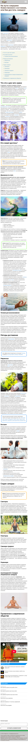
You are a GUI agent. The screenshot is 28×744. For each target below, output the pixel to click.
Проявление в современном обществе (12, 78)
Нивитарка (7, 68)
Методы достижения (8, 58)
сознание (16, 115)
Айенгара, (23, 417)
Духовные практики (14, 661)
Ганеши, (16, 354)
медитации (5, 33)
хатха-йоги (10, 364)
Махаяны (21, 354)
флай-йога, (4, 420)
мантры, (23, 353)
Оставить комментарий (14, 728)
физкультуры (11, 339)
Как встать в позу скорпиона (7, 698)
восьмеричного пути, (5, 106)
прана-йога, (22, 419)
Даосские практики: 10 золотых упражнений (10, 701)
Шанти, (13, 354)
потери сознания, (9, 112)
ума (9, 279)
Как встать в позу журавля (6, 705)
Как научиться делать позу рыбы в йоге (9, 687)
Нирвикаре (7, 72)
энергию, (7, 396)
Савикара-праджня (9, 70)
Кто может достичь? (7, 54)
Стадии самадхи (7, 64)
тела (13, 279)
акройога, (10, 420)
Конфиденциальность (13, 733)
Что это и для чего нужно (9, 52)
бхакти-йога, (16, 419)
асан (8, 366)
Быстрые (7, 62)
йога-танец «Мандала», (7, 419)
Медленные (7, 60)
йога (9, 152)
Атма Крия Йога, (16, 420)
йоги (17, 88)
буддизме (3, 46)
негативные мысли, (17, 270)
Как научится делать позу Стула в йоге (9, 691)
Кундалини (17, 396)
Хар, (10, 354)
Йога (8, 661)
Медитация (3, 661)
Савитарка (7, 66)
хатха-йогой (23, 393)
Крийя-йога (23, 420)
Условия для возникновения (11, 56)
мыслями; (5, 469)
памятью (25, 277)
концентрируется (7, 285)
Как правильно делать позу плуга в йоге (9, 694)
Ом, (8, 354)
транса (20, 112)
